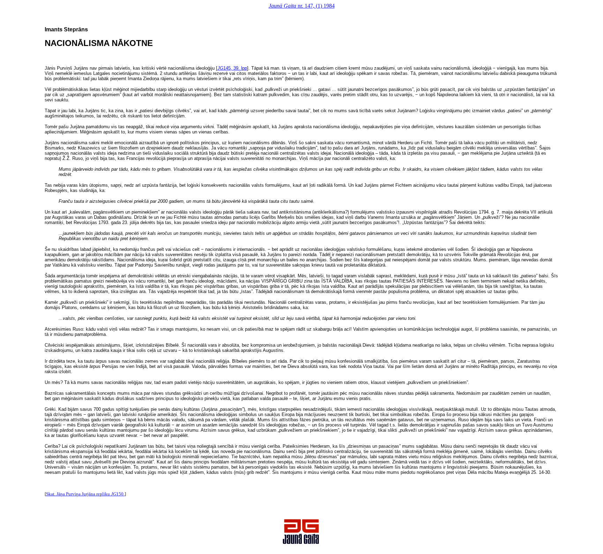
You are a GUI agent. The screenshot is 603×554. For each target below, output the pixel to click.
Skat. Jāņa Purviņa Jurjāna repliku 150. (85, 494)
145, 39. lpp (232, 68)
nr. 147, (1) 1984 (302, 6)
